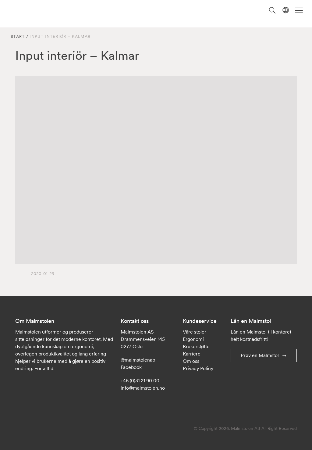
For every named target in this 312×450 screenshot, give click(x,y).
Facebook (131, 367)
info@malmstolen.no (143, 388)
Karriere (191, 354)
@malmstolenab (138, 360)
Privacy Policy (198, 368)
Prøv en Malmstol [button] (260, 355)
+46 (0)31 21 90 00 (140, 380)
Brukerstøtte (196, 346)
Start (18, 36)
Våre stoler (194, 332)
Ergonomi (193, 339)
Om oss (191, 361)
